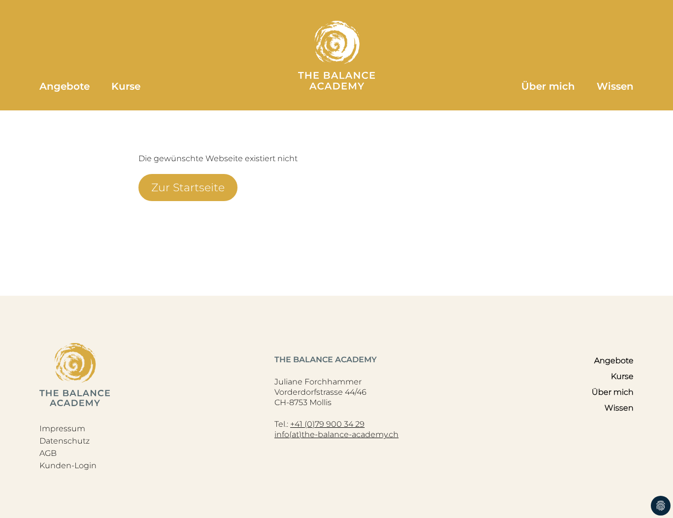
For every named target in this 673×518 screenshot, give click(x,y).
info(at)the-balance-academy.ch (336, 434)
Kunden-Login (68, 465)
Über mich (548, 86)
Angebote (64, 86)
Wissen (615, 86)
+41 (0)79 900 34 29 (327, 424)
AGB (48, 453)
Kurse (125, 86)
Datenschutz (64, 441)
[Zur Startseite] (336, 55)
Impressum (62, 428)
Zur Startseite (188, 187)
